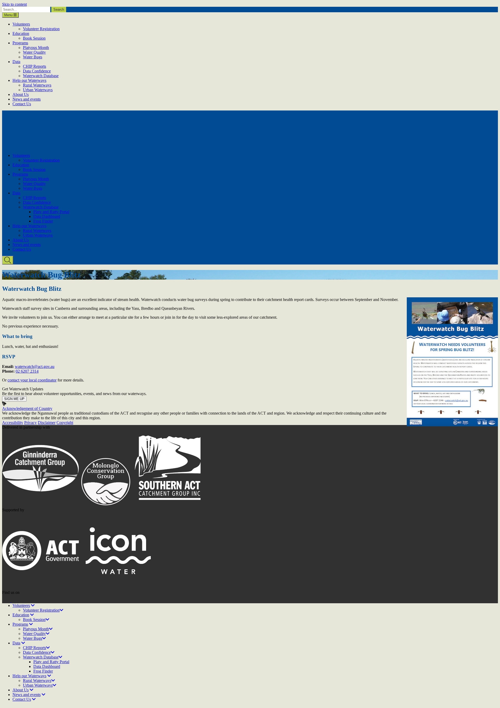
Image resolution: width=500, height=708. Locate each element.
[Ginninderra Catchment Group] (41, 505)
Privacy (30, 422)
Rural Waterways (37, 85)
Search (58, 9)
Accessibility (12, 422)
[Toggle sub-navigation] (33, 605)
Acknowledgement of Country (27, 408)
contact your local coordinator (32, 380)
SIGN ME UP (14, 399)
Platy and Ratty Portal (51, 212)
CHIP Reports (34, 66)
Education (20, 33)
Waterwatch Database (41, 75)
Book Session (34, 38)
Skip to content (14, 4)
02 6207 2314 (27, 371)
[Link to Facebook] (6, 601)
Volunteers (21, 24)
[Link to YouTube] (15, 601)
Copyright (65, 422)
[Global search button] (7, 260)
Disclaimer (46, 422)
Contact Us (21, 104)
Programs (20, 43)
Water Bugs (32, 57)
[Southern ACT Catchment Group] (169, 505)
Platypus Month (36, 47)
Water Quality (34, 52)
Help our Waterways (29, 80)
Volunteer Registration (41, 29)
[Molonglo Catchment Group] (105, 505)
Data (16, 61)
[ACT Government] (41, 588)
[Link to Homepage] (49, 146)
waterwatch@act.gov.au (34, 366)
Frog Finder (43, 221)
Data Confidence (37, 71)
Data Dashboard (46, 216)
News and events (26, 99)
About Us (20, 94)
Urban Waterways (38, 90)
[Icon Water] (118, 588)
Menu (9, 15)
